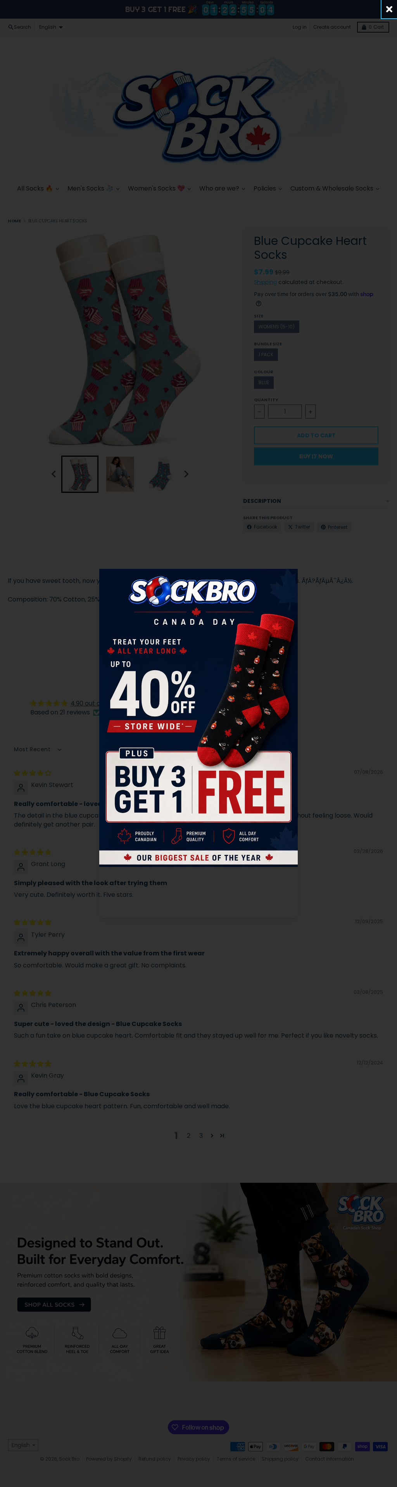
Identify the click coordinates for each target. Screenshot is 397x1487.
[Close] (389, 9)
